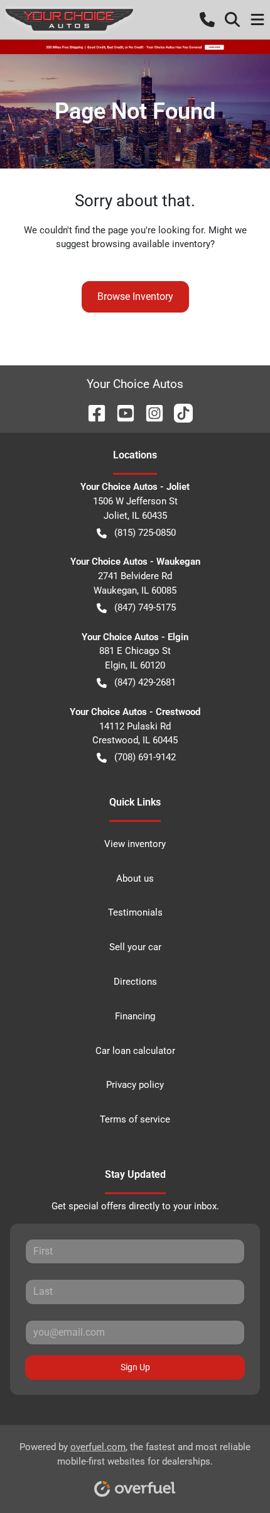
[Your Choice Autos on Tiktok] (178, 412)
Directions (135, 981)
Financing (135, 1016)
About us (135, 878)
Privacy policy (135, 1084)
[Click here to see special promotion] (135, 46)
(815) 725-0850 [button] (145, 532)
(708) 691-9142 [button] (145, 757)
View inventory (135, 844)
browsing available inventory (151, 244)
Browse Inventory (135, 296)
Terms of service (135, 1119)
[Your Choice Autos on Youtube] (120, 412)
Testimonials (135, 912)
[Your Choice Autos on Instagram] (149, 412)
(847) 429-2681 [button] (145, 682)
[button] (207, 19)
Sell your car (135, 947)
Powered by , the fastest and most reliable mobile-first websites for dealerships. (135, 1454)
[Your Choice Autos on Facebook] (91, 412)
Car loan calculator (135, 1050)
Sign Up (135, 1367)
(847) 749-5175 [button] (145, 607)
